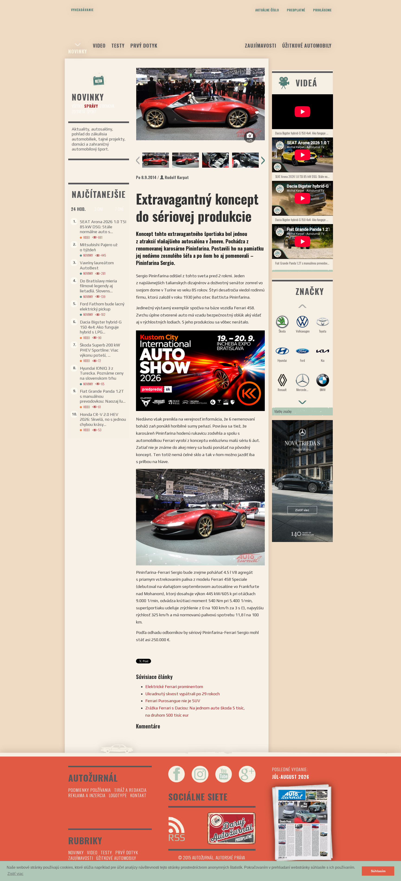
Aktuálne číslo (267, 9)
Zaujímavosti (260, 45)
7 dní (119, 209)
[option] (200, 104)
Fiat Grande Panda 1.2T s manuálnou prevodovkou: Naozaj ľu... (103, 396)
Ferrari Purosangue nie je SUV (172, 700)
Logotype (118, 795)
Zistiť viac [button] (15, 874)
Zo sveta (78, 111)
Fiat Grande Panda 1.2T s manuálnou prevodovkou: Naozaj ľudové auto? (304, 263)
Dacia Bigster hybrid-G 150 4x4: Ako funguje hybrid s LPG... (101, 327)
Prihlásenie (322, 9)
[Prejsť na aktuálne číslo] (302, 822)
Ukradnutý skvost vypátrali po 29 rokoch (182, 693)
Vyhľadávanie (82, 9)
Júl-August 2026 (290, 776)
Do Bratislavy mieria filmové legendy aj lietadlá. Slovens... (98, 285)
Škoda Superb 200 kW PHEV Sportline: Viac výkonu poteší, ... (100, 350)
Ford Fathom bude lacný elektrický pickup (102, 306)
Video (99, 45)
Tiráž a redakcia (130, 790)
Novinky (77, 51)
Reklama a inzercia (87, 795)
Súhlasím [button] (378, 871)
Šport (91, 111)
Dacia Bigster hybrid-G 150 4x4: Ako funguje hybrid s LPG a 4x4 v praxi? (304, 133)
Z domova (107, 106)
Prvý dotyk (143, 45)
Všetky (77, 106)
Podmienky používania (89, 790)
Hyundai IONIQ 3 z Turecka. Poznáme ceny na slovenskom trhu (101, 373)
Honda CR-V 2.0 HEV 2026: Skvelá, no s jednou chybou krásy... (103, 419)
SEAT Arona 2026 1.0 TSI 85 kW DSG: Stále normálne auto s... (103, 226)
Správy (91, 106)
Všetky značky (283, 411)
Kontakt (138, 795)
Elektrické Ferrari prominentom (174, 686)
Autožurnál (200, 34)
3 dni (98, 209)
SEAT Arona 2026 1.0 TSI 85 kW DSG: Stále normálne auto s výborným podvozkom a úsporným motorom (304, 176)
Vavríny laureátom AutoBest (97, 265)
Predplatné (296, 9)
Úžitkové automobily (307, 45)
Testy (118, 45)
